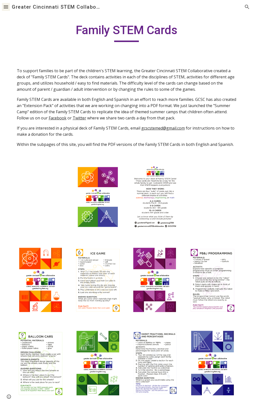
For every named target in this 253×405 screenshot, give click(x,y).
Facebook (57, 118)
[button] (6, 7)
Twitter (79, 118)
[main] (126, 32)
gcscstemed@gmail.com (163, 128)
